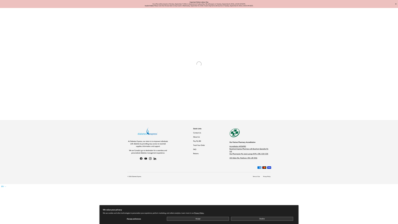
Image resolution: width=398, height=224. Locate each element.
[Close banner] (396, 4)
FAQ (194, 149)
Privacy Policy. (199, 213)
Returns (196, 154)
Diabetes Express (136, 176)
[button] (4, 186)
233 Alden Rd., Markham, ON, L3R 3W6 (243, 158)
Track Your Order (199, 145)
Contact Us (197, 133)
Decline (262, 219)
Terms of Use (256, 176)
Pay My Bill (197, 141)
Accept (198, 219)
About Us (196, 137)
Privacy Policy (267, 176)
